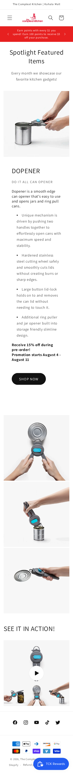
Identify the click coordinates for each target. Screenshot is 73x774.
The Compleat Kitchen (34, 759)
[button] (9, 18)
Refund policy (31, 765)
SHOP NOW (29, 379)
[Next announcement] (64, 34)
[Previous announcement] (8, 34)
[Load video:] (36, 673)
